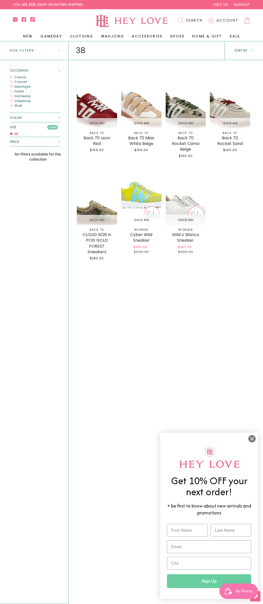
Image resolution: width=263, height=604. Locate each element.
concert (20, 82)
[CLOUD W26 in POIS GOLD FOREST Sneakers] (97, 195)
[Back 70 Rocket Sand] (230, 98)
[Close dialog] (252, 439)
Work (18, 106)
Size (13, 127)
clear (53, 127)
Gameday (22, 96)
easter (19, 91)
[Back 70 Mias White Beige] (141, 98)
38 (16, 134)
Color (16, 117)
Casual (20, 77)
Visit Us (220, 4)
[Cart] (247, 20)
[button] (190, 20)
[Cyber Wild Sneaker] (141, 195)
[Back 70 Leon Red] (97, 98)
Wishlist (242, 4)
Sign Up (209, 581)
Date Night (22, 87)
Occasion (19, 71)
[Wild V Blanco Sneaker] (186, 195)
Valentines (22, 101)
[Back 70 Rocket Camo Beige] (186, 98)
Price (14, 141)
